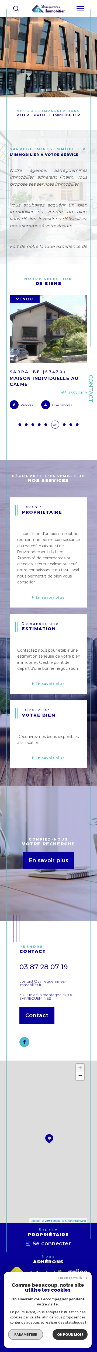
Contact (91, 388)
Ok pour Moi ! (70, 1334)
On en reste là (70, 1278)
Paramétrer (25, 1334)
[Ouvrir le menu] (80, 8)
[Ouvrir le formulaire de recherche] (16, 8)
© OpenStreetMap (74, 1220)
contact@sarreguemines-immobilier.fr (42, 983)
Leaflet (35, 1220)
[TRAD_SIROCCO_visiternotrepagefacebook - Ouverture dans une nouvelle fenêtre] (24, 1042)
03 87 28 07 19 (43, 967)
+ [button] (80, 1067)
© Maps (51, 1220)
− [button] (80, 1075)
